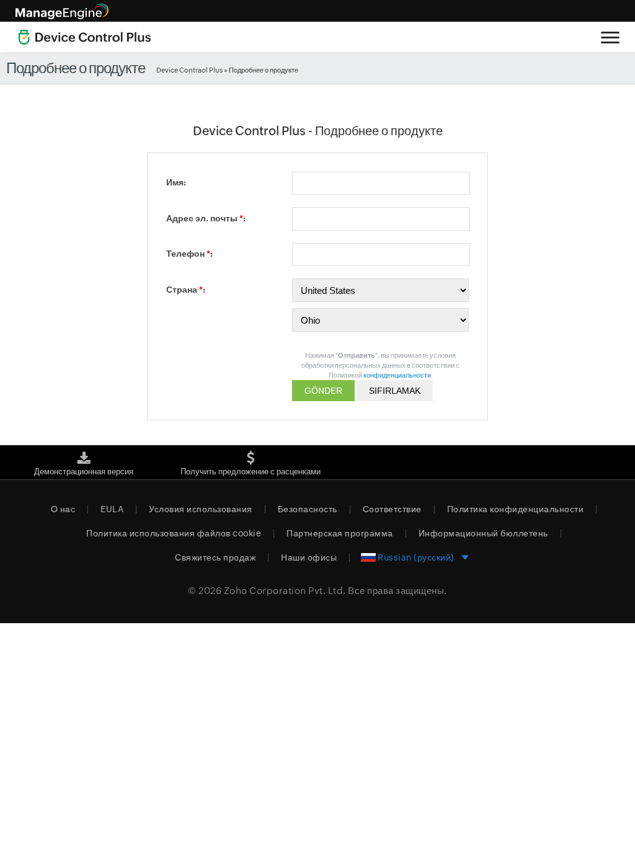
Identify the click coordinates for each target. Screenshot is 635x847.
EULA (111, 509)
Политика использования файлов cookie (173, 533)
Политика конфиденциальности (515, 509)
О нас (63, 509)
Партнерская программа (339, 533)
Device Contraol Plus (189, 70)
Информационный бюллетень (483, 533)
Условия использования (200, 509)
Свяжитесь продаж (215, 557)
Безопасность (307, 509)
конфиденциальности (397, 375)
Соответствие (392, 509)
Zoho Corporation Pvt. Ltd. (285, 590)
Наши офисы (309, 557)
